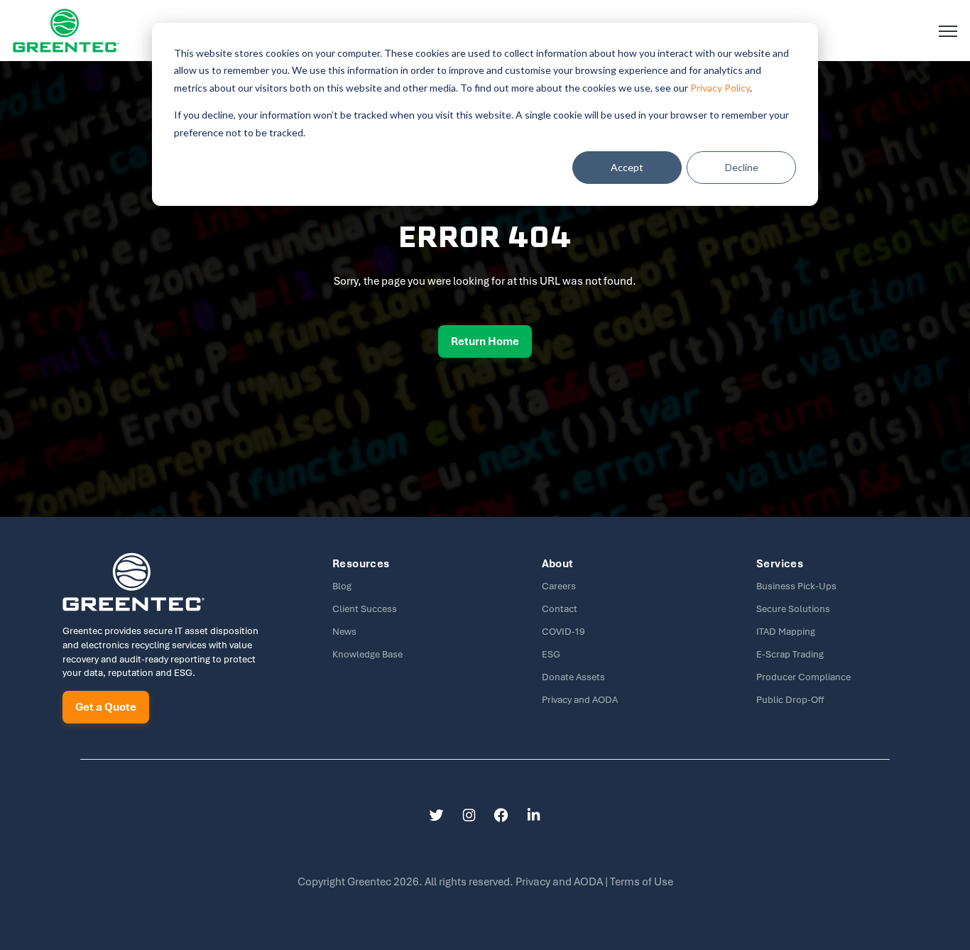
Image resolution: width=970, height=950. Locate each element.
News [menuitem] (344, 632)
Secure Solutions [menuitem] (793, 609)
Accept (627, 167)
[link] (66, 30)
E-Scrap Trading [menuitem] (790, 654)
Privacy (560, 882)
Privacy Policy (720, 88)
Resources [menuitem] (361, 564)
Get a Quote (105, 707)
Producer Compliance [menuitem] (803, 677)
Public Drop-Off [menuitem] (790, 700)
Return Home (485, 341)
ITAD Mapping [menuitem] (785, 632)
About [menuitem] (558, 564)
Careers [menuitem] (559, 586)
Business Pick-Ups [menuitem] (796, 586)
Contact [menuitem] (559, 609)
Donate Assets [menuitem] (573, 677)
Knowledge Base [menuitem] (367, 654)
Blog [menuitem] (342, 586)
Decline (741, 167)
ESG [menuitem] (551, 654)
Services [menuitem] (779, 564)
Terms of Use (641, 882)
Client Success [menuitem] (364, 609)
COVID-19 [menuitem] (563, 632)
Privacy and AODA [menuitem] (580, 700)
